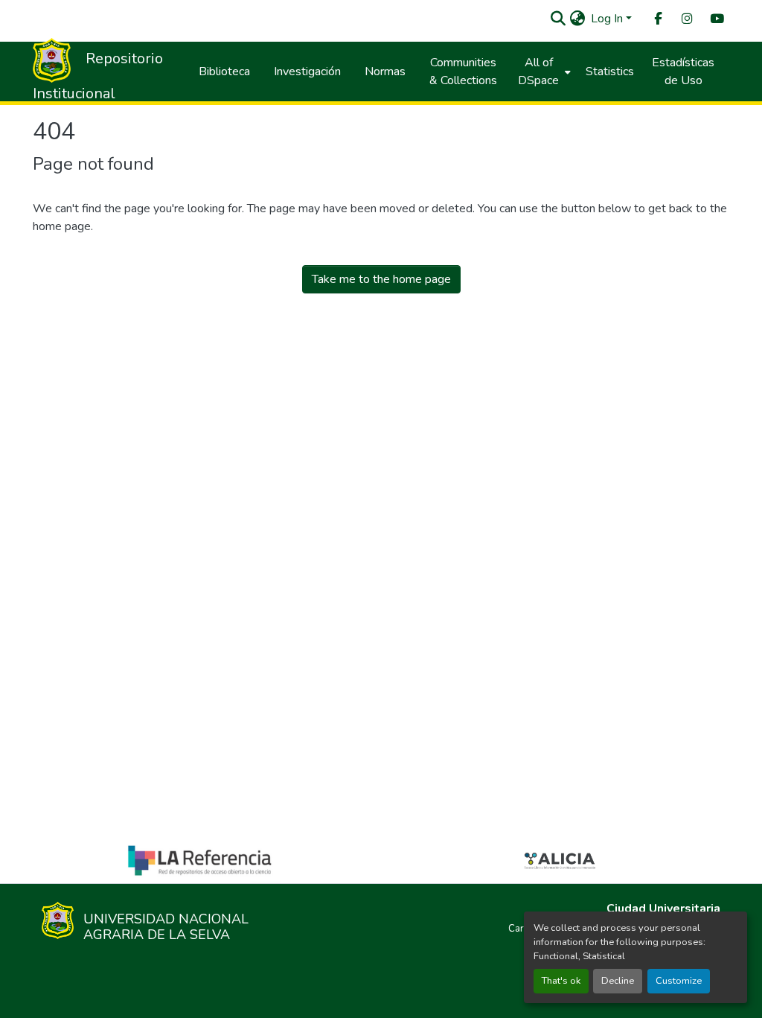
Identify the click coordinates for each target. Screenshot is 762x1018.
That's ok (561, 980)
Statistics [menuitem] (610, 71)
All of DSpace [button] (538, 71)
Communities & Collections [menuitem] (463, 71)
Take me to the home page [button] (381, 279)
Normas (385, 71)
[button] (557, 19)
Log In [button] (608, 18)
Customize (679, 980)
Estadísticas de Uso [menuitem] (683, 71)
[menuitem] (657, 19)
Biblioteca (224, 71)
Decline (617, 980)
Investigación (307, 71)
